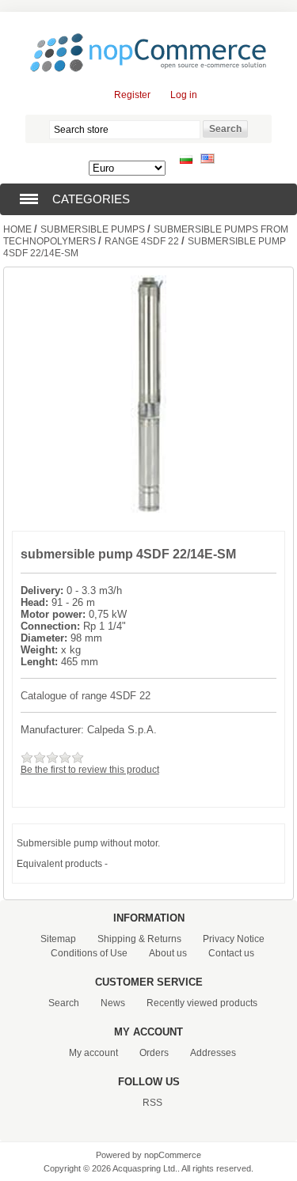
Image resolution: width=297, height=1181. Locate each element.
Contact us (231, 953)
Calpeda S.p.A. (122, 730)
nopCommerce (172, 1155)
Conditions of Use (89, 953)
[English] (207, 160)
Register (132, 94)
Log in (183, 94)
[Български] (186, 160)
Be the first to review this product (90, 769)
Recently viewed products (202, 1003)
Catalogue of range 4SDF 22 (85, 696)
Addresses (213, 1052)
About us (168, 953)
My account (93, 1052)
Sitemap (58, 938)
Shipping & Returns (139, 938)
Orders (154, 1052)
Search (63, 1003)
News (113, 1003)
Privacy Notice (234, 938)
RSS (152, 1102)
